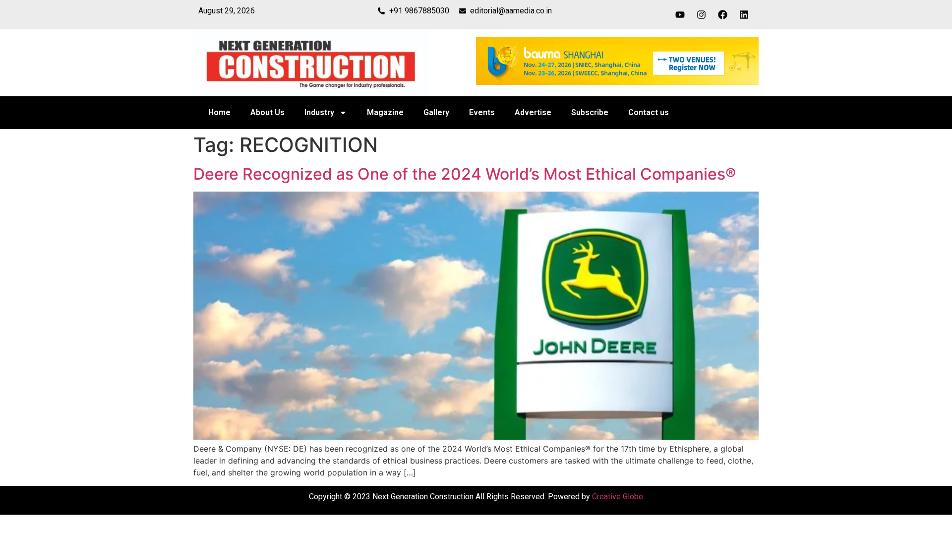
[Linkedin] (744, 14)
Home (219, 112)
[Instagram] (701, 14)
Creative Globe (617, 496)
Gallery (436, 112)
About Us (267, 112)
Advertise (533, 112)
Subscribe (589, 112)
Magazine (385, 112)
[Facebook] (723, 14)
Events (482, 112)
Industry (319, 112)
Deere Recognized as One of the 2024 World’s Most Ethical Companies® (464, 174)
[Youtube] (680, 14)
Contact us (648, 112)
